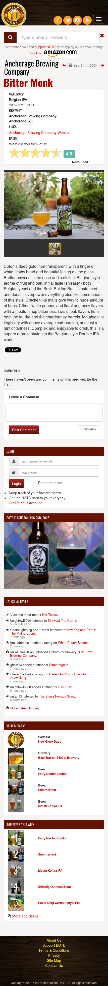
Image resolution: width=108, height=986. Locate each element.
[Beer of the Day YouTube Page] (87, 22)
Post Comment (24, 430)
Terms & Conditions (54, 950)
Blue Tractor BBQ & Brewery (58, 757)
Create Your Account (25, 502)
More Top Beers (25, 915)
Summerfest (47, 789)
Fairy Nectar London (52, 773)
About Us (54, 940)
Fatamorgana (58, 664)
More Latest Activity (25, 708)
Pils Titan (65, 686)
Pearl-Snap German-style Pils (59, 902)
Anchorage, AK (21, 120)
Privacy (54, 955)
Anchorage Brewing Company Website (39, 132)
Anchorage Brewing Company (31, 67)
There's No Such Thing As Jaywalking (48, 676)
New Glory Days (49, 741)
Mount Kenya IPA (50, 806)
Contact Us (54, 965)
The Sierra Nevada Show (57, 696)
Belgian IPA (18, 99)
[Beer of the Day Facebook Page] (57, 22)
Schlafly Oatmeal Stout (54, 886)
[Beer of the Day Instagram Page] (77, 22)
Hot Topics (50, 614)
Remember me (50, 482)
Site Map (54, 960)
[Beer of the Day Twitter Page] (67, 22)
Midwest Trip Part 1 (62, 620)
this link (35, 52)
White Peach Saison (73, 642)
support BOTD (45, 46)
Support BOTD (54, 945)
